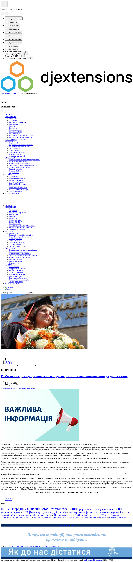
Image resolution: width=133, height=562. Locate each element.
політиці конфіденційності (93, 560)
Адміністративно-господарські (20, 167)
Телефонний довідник (17, 139)
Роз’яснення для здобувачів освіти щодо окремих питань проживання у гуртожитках (64, 376)
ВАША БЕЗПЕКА (15, 132)
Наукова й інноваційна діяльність (21, 145)
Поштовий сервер (15, 186)
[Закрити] (6, 13)
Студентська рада (15, 154)
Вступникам (13, 119)
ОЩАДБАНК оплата (16, 182)
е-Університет (14, 176)
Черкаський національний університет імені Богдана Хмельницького (35, 546)
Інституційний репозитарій (19, 189)
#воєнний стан (15, 388)
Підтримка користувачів (17, 178)
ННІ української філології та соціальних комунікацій (95, 512)
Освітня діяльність (15, 148)
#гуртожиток (5, 388)
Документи (13, 128)
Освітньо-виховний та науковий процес (23, 165)
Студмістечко (14, 173)
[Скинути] (2, 13)
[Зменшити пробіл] (28, 58)
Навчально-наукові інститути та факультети (24, 160)
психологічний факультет (20, 517)
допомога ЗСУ (74, 517)
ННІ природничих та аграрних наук (93, 509)
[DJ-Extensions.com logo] (66, 91)
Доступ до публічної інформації (20, 137)
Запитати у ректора (12, 193)
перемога (102, 517)
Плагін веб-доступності (10, 93)
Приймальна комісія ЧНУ (118, 517)
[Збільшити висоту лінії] (23, 56)
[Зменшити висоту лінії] (20, 56)
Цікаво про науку (15, 130)
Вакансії (12, 126)
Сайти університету (16, 191)
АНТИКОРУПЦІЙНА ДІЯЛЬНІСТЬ (22, 135)
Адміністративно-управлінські (20, 163)
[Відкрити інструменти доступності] (4, 4)
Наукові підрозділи (16, 169)
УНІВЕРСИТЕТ (11, 141)
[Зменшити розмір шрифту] (23, 54)
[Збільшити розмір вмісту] (26, 52)
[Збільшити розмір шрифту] (26, 54)
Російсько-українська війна (86, 515)
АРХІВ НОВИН (66, 525)
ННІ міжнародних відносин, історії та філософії (35, 509)
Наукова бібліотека (16, 171)
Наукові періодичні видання (19, 147)
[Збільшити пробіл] (31, 58)
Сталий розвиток (15, 150)
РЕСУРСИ (9, 175)
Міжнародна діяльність (17, 152)
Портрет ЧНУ (14, 143)
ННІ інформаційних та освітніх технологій (49, 517)
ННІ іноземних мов (63, 515)
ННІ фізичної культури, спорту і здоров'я (45, 512)
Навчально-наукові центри (18, 161)
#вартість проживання (29, 388)
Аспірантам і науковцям (17, 122)
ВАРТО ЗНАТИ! (15, 133)
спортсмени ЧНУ (90, 517)
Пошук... (4, 293)
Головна (8, 361)
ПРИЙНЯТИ (108, 560)
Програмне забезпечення (18, 188)
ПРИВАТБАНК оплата (17, 184)
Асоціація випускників (17, 156)
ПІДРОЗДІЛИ (10, 158)
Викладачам (13, 124)
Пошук (30, 293)
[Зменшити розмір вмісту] (23, 52)
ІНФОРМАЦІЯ (10, 117)
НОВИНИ (8, 115)
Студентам (13, 120)
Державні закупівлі (16, 180)
